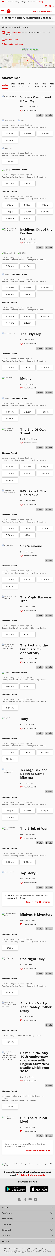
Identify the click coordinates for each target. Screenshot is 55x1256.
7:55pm (45, 412)
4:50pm (27, 467)
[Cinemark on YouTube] (30, 1199)
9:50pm (45, 367)
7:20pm (10, 473)
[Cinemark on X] (24, 1199)
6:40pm (10, 323)
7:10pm (27, 634)
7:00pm (45, 134)
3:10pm (10, 811)
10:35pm (10, 140)
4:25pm (10, 183)
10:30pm (10, 992)
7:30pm (10, 535)
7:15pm (10, 212)
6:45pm (27, 367)
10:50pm (10, 586)
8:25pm (27, 473)
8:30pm (45, 288)
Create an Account (46, 11)
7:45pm (27, 183)
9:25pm (27, 323)
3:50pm (10, 862)
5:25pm (27, 412)
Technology (7, 1219)
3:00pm (27, 205)
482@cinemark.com (14, 44)
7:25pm (10, 1107)
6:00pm (45, 316)
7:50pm (10, 266)
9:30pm (45, 212)
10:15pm (27, 266)
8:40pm (27, 212)
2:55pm (10, 412)
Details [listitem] (49, 115)
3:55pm (10, 162)
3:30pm (10, 134)
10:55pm (10, 480)
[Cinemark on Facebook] (19, 1199)
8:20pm (45, 579)
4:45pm (10, 686)
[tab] (5, 85)
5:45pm (27, 288)
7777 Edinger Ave (13, 32)
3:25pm (10, 579)
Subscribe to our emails (33, 1175)
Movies (5, 1207)
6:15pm (44, 205)
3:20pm (10, 367)
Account (6, 1241)
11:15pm (27, 294)
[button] (22, 2)
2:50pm (10, 528)
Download (7, 1224)
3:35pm (27, 528)
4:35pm (27, 134)
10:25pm (10, 418)
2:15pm (10, 205)
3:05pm (10, 752)
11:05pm (10, 759)
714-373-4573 (11, 40)
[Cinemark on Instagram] (35, 1199)
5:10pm (44, 528)
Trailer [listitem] (40, 115)
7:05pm (10, 1042)
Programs (7, 1213)
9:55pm (27, 218)
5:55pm (45, 467)
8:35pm (45, 811)
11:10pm (27, 535)
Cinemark (6, 1230)
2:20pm (10, 467)
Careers (6, 1235)
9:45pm (10, 294)
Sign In (35, 11)
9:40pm (10, 218)
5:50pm (27, 579)
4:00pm (10, 316)
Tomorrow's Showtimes (38, 902)
